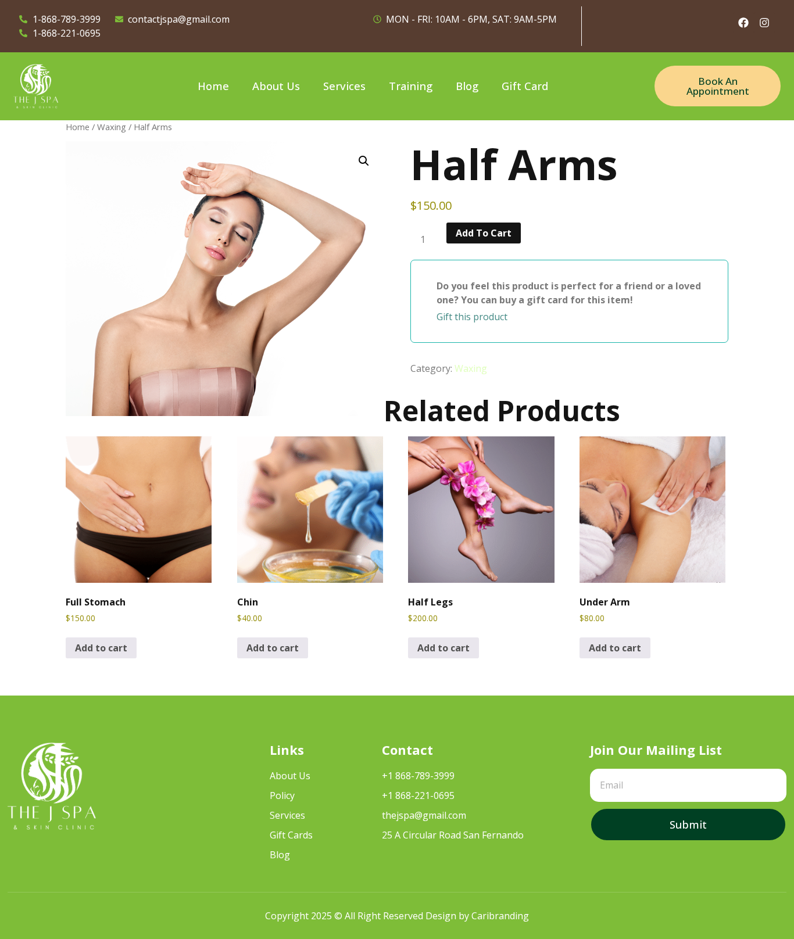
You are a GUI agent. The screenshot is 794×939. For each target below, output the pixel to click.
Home (213, 85)
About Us (276, 85)
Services (344, 85)
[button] (363, 160)
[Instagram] (764, 22)
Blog (467, 85)
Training (410, 85)
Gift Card (525, 85)
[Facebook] (743, 22)
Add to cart (484, 233)
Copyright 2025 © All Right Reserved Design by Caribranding (397, 915)
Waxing (111, 126)
